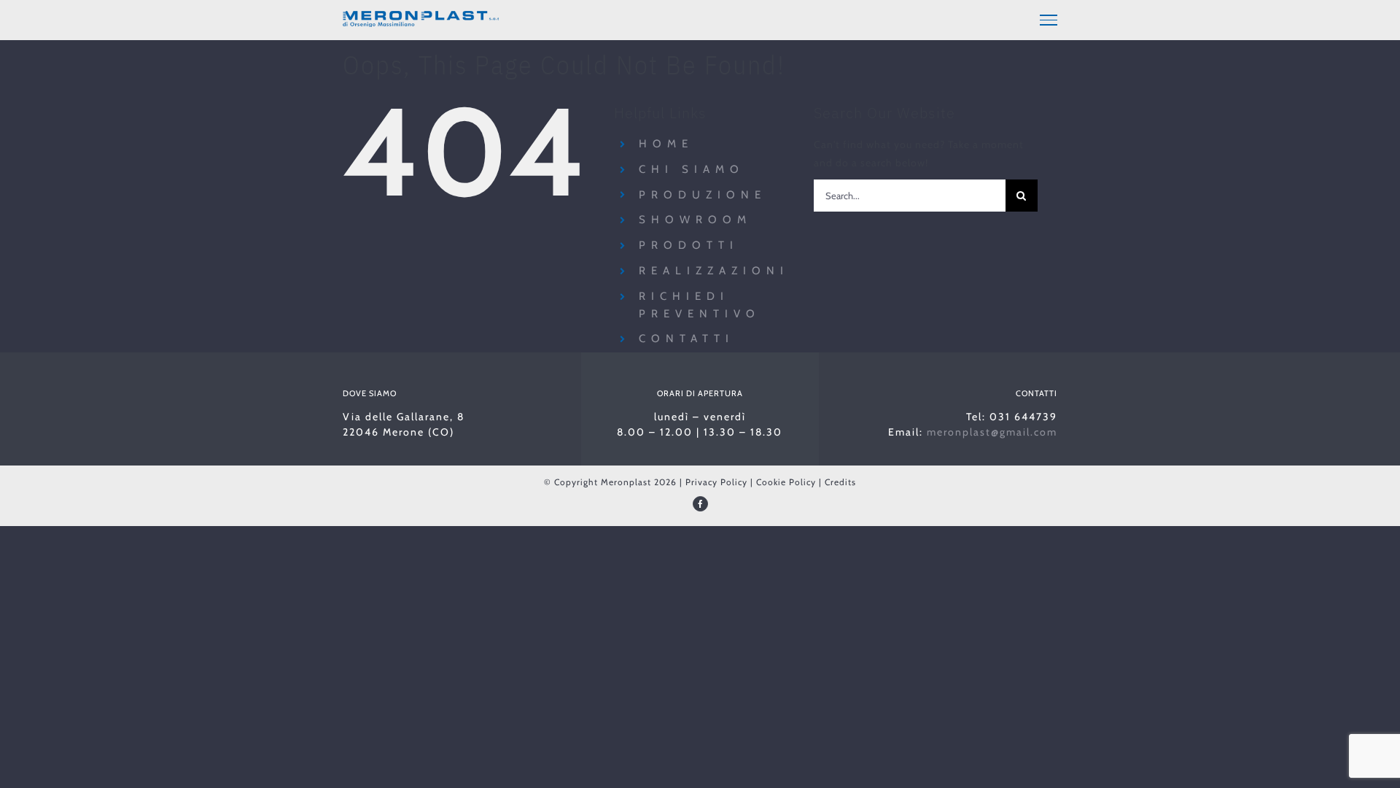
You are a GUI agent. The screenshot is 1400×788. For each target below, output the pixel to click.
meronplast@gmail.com (992, 432)
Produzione (702, 194)
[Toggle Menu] (1048, 20)
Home (666, 143)
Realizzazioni (714, 270)
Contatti (686, 338)
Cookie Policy (786, 481)
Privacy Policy (716, 481)
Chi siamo (691, 169)
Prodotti (689, 245)
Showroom (695, 219)
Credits (840, 481)
